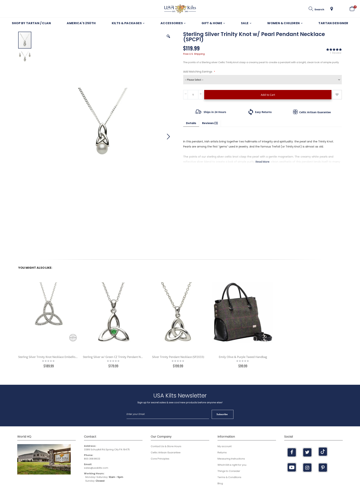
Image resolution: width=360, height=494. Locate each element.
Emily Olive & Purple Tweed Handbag (243, 357)
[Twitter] (307, 452)
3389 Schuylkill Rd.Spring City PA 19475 (107, 449)
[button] (331, 9)
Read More (263, 162)
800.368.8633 (92, 458)
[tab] (191, 123)
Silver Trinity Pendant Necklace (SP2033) (178, 357)
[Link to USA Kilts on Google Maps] (44, 473)
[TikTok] (323, 451)
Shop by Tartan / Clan (31, 23)
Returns (222, 452)
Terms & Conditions (229, 477)
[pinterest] (323, 467)
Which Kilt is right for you (232, 465)
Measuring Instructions (231, 458)
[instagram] (307, 467)
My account (225, 446)
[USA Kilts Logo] (180, 8)
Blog (220, 483)
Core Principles (160, 458)
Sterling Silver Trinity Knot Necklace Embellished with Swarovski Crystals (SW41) (48, 357)
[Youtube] (291, 467)
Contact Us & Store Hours (166, 446)
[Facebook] (291, 452)
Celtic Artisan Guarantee (166, 452)
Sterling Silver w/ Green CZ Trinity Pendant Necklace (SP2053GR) (113, 357)
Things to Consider (229, 471)
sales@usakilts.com (96, 468)
